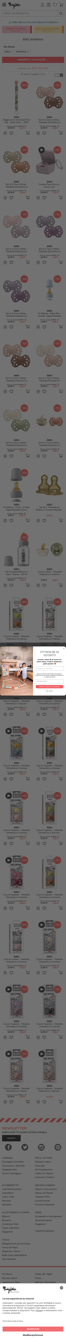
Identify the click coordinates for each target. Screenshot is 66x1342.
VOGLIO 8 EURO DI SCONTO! (49, 686)
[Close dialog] (64, 648)
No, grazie (49, 690)
